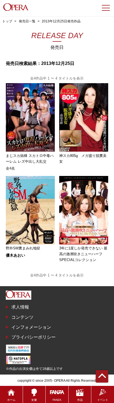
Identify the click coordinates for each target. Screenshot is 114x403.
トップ (7, 21)
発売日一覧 (27, 21)
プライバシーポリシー (33, 336)
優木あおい (15, 255)
